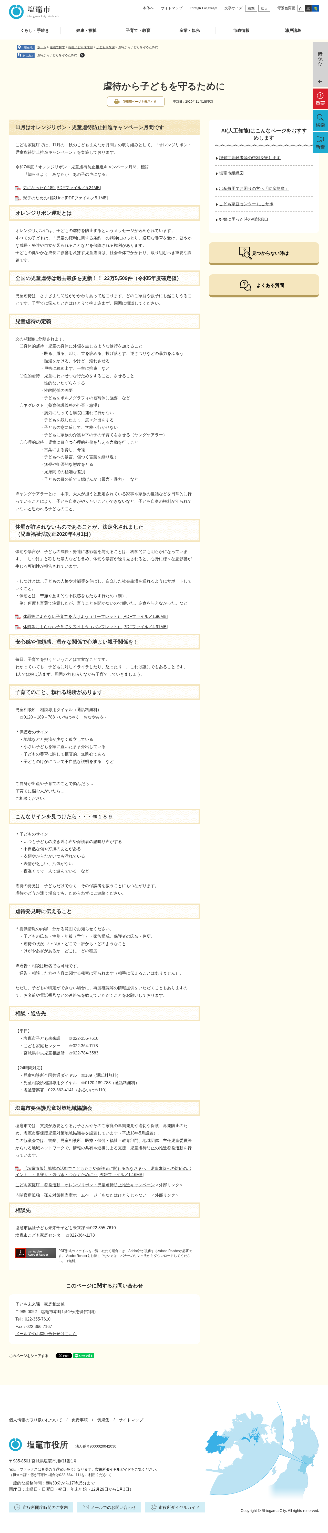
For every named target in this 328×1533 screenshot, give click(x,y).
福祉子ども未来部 (80, 47)
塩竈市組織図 (231, 173)
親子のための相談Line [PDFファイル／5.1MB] (65, 198)
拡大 (264, 8)
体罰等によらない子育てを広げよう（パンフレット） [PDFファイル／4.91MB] (95, 627)
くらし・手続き (34, 30)
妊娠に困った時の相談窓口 (243, 219)
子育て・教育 (138, 30)
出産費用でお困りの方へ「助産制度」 (254, 188)
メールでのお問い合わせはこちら (46, 1334)
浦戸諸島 (293, 30)
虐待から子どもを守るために (57, 55)
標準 (251, 8)
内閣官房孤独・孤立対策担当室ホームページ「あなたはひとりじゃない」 (83, 1195)
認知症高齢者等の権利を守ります (250, 158)
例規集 (103, 1420)
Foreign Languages (203, 8)
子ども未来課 (105, 47)
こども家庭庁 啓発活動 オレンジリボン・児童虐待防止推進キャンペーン (85, 1185)
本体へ (148, 8)
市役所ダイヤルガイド (113, 1469)
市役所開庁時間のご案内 (45, 1507)
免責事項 (79, 1420)
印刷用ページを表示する (140, 101)
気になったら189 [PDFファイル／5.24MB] (62, 188)
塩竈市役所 (47, 1444)
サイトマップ (171, 8)
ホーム (41, 47)
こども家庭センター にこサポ (246, 204)
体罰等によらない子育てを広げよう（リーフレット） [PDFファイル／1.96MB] (95, 616)
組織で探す (57, 47)
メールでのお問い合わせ (113, 1507)
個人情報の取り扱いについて (35, 1420)
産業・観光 (189, 30)
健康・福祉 (86, 30)
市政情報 (241, 30)
